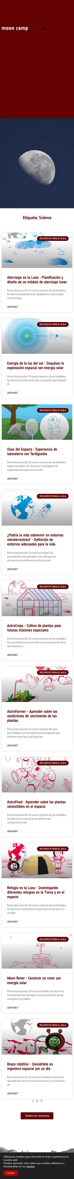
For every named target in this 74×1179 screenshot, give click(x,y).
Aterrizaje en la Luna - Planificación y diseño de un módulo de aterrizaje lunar (37, 279)
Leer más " (13, 307)
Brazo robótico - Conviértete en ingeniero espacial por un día (30, 1066)
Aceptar (11, 1173)
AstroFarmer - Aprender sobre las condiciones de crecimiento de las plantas (32, 716)
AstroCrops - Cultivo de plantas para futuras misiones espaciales (34, 627)
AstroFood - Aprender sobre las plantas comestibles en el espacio (36, 804)
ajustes (31, 1166)
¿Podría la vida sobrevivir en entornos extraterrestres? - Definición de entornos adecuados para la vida (35, 539)
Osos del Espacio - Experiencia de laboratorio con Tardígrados (32, 451)
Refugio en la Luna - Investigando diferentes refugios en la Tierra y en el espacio (35, 892)
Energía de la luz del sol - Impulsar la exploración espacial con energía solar (35, 365)
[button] (44, 29)
